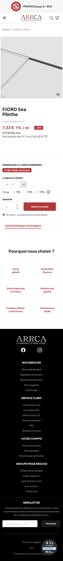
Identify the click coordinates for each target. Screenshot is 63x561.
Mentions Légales (31, 542)
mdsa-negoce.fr (32, 475)
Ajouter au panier (39, 206)
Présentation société (31, 470)
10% (30, 192)
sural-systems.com (31, 480)
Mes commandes (31, 445)
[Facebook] (23, 350)
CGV (31, 547)
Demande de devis (32, 369)
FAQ (31, 425)
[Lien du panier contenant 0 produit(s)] (57, 18)
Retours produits (32, 420)
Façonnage (32, 390)
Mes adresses (31, 450)
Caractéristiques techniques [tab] (23, 225)
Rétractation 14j (31, 415)
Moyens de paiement (31, 379)
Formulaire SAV (32, 410)
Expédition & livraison (31, 374)
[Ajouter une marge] (48, 192)
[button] (4, 6)
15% (42, 192)
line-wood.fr (31, 486)
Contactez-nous (31, 404)
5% (18, 192)
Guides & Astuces (31, 430)
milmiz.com (32, 491)
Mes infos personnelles (31, 455)
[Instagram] (39, 350)
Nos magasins (31, 384)
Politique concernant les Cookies (31, 553)
